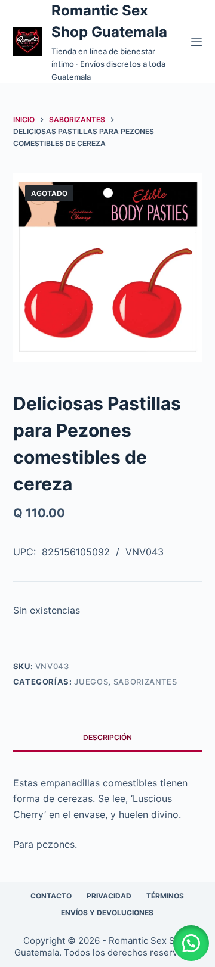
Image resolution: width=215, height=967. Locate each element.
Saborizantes (145, 681)
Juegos (91, 681)
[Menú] (196, 41)
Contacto (51, 895)
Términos (165, 895)
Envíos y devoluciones (107, 912)
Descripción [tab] (107, 737)
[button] (191, 943)
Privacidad (109, 895)
